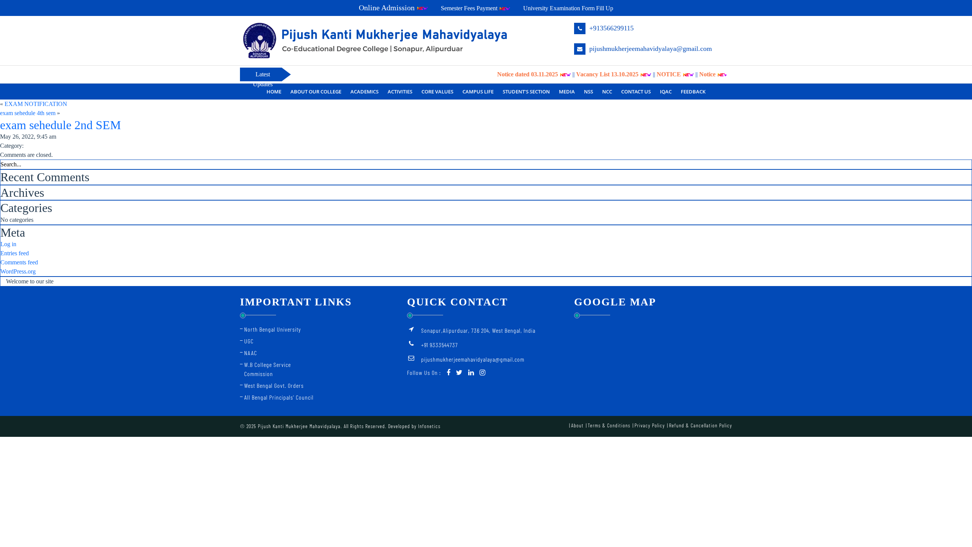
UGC (249, 341)
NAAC (250, 352)
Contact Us (636, 91)
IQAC (666, 91)
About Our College (315, 91)
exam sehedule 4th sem (27, 113)
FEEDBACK (693, 91)
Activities (400, 91)
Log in (8, 244)
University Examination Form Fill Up (568, 8)
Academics (364, 91)
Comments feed (19, 262)
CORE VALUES (437, 91)
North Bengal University (272, 329)
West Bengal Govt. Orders (274, 385)
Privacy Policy (649, 425)
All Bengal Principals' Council (279, 397)
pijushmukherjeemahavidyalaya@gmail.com (649, 48)
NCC (607, 91)
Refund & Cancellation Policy (700, 425)
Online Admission (388, 7)
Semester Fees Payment (470, 8)
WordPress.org (18, 271)
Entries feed (14, 253)
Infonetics (429, 426)
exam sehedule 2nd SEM (60, 125)
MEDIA (567, 91)
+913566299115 (610, 28)
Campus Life (478, 91)
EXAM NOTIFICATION (36, 104)
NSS (588, 91)
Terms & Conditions (609, 425)
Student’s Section (526, 91)
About (577, 425)
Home (274, 91)
